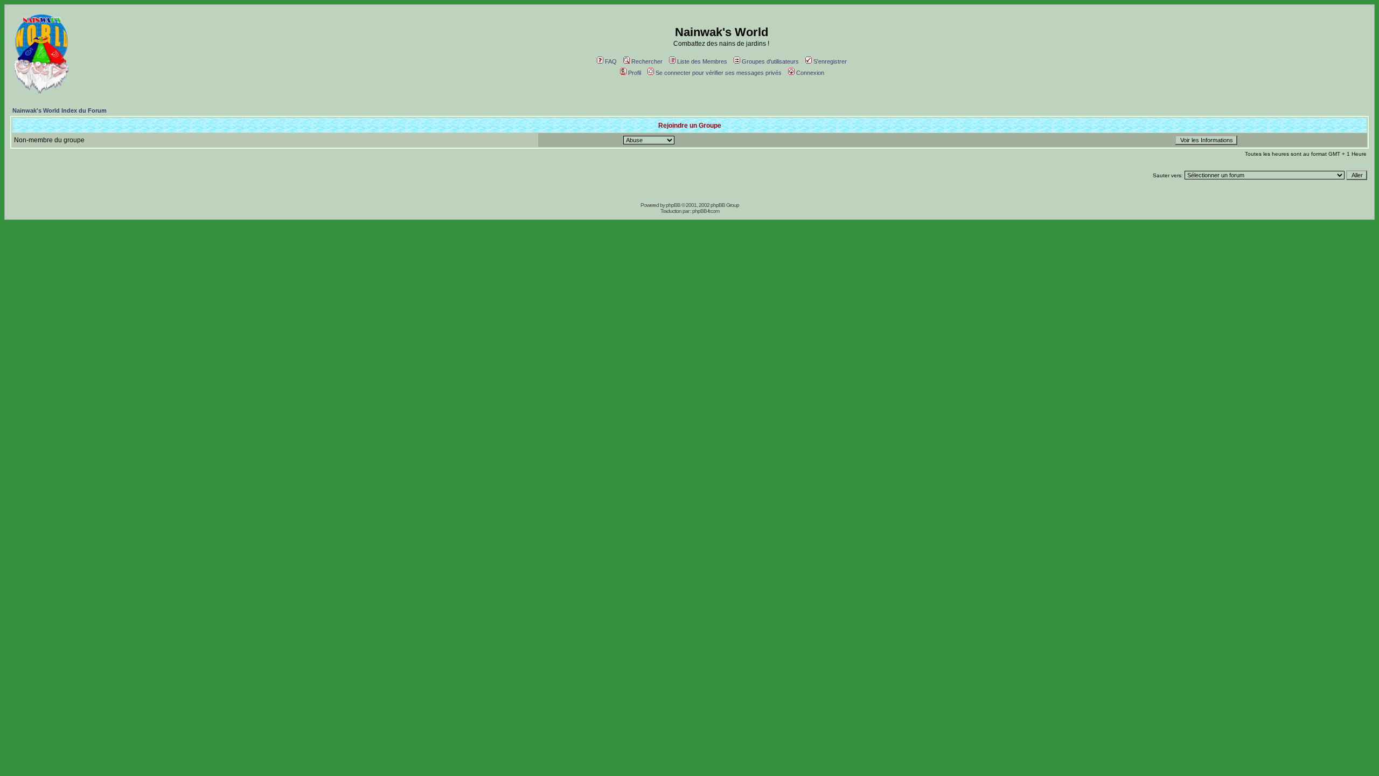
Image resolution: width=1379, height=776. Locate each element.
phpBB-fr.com (705, 211)
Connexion (810, 73)
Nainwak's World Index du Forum (59, 110)
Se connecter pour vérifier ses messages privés (719, 73)
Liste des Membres (702, 61)
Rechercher (647, 61)
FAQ (611, 61)
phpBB (673, 205)
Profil (634, 73)
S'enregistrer (830, 61)
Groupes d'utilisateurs (770, 61)
